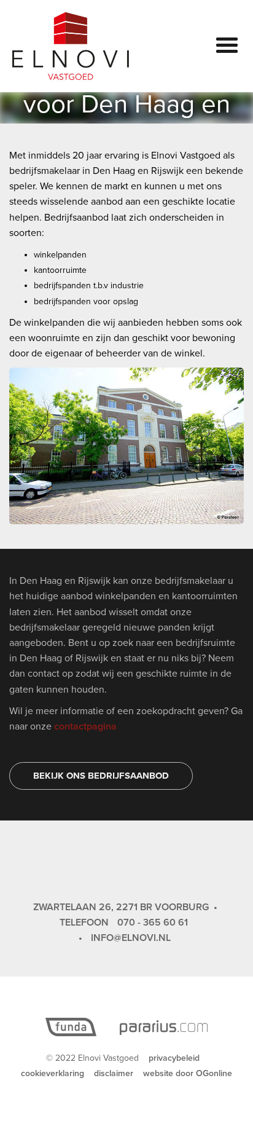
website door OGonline (187, 1073)
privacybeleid (174, 1058)
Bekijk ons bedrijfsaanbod (101, 775)
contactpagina (85, 726)
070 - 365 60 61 (152, 922)
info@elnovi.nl (131, 938)
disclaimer (113, 1073)
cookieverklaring (52, 1073)
